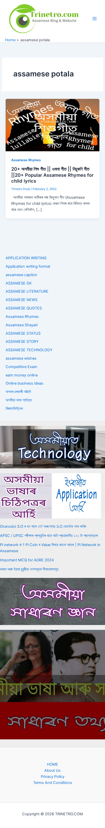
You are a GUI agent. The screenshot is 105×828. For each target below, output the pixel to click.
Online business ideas (24, 383)
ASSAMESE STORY (22, 341)
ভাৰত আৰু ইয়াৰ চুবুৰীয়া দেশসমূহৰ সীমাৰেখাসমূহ (29, 569)
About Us (52, 770)
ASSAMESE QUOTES (24, 308)
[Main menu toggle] (94, 18)
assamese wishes (21, 358)
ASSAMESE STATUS (23, 333)
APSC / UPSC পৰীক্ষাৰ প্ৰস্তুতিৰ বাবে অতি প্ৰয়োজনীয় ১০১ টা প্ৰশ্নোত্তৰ (49, 535)
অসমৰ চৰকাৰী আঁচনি (18, 391)
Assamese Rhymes (26, 160)
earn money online (22, 375)
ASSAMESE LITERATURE (27, 291)
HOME (52, 764)
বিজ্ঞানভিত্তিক (14, 408)
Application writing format (28, 266)
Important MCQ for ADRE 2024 (27, 560)
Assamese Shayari (21, 325)
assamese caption (21, 275)
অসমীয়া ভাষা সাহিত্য (19, 400)
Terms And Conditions (52, 782)
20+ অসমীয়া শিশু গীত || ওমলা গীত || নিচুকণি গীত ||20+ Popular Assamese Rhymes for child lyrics (52, 175)
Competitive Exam (21, 366)
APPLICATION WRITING (26, 258)
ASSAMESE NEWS (21, 299)
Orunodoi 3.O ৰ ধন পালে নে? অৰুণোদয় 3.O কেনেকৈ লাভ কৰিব (43, 526)
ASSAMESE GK (19, 283)
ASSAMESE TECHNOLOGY (29, 350)
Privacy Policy (52, 776)
